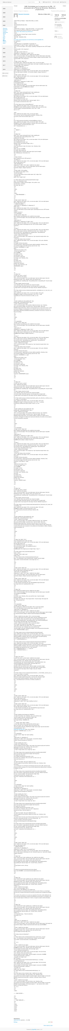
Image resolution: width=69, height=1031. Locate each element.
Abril (4, 39)
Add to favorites (59, 27)
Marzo (4, 40)
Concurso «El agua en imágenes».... (21, 11)
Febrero (4, 41)
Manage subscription (60, 22)
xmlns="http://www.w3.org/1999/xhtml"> (24, 31)
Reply (16, 1022)
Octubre (4, 31)
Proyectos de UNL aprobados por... (58, 11)
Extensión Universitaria (24, 14)
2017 (4, 65)
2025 (4, 12)
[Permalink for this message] (52, 15)
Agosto (4, 33)
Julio (4, 35)
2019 (4, 57)
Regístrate (63, 2)
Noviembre (5, 29)
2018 (4, 61)
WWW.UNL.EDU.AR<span (19, 729)
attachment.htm (17, 1020)
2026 (4, 8)
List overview (5, 73)
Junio (4, 36)
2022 (4, 25)
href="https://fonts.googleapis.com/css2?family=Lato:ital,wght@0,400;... (29, 39)
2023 (4, 21)
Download (5, 75)
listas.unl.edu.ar (7, 2)
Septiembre (5, 32)
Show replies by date (48, 1025)
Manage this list (47, 2)
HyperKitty (34, 1029)
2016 (4, 69)
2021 (4, 48)
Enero (4, 43)
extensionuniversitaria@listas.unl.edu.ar (60, 19)
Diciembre (5, 28)
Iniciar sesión (56, 2)
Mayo (4, 37)
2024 (4, 17)
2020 (4, 52)
